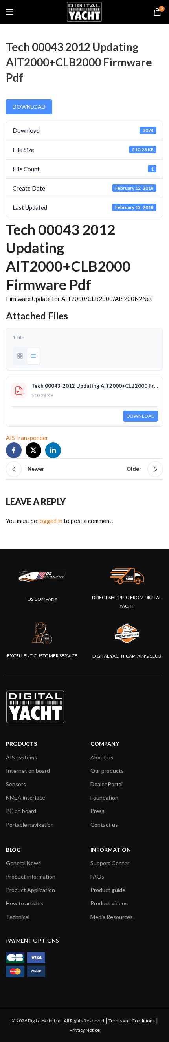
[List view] (33, 356)
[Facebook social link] (14, 450)
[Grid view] (20, 356)
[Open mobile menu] (10, 12)
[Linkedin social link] (53, 450)
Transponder (31, 437)
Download (29, 106)
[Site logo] (84, 11)
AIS (10, 437)
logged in (50, 520)
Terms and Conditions (131, 1021)
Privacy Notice (85, 1030)
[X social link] (33, 450)
